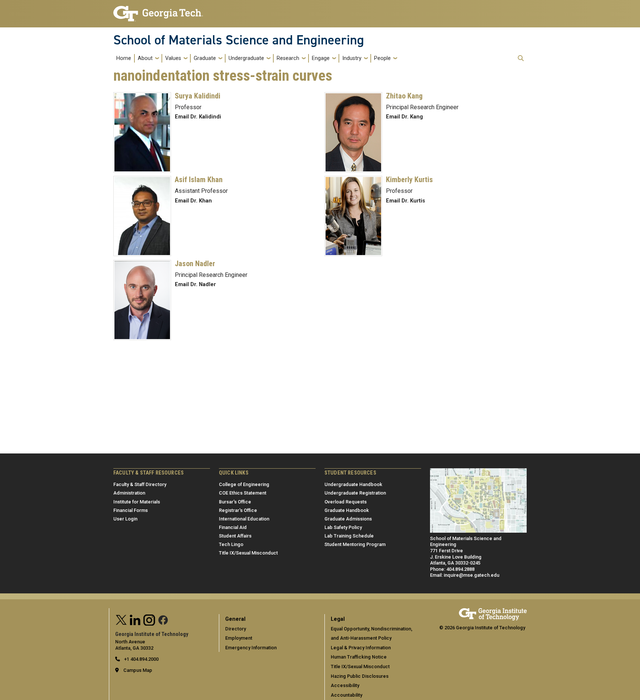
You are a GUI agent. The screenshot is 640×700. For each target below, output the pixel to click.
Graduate (205, 58)
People (382, 58)
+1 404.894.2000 (141, 659)
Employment (238, 638)
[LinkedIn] (135, 619)
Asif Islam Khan (199, 179)
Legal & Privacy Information (361, 647)
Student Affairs (235, 536)
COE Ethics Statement (242, 493)
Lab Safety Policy (343, 527)
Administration (129, 493)
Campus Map (137, 670)
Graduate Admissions (348, 519)
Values (173, 58)
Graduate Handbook (346, 510)
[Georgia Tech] (493, 611)
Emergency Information (251, 647)
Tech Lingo (231, 544)
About (145, 58)
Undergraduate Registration (355, 493)
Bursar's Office (235, 502)
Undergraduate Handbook (353, 484)
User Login (125, 519)
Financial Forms (130, 510)
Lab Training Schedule (349, 536)
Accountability (346, 695)
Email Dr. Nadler (195, 284)
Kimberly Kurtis (409, 179)
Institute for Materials (136, 502)
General (235, 619)
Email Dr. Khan (193, 201)
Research (288, 58)
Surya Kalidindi (197, 96)
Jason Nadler (195, 263)
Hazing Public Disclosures (360, 676)
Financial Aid (233, 527)
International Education (244, 519)
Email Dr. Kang (404, 117)
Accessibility (345, 685)
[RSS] (163, 619)
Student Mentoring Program (355, 544)
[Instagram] (149, 619)
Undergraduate (246, 58)
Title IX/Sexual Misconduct (248, 553)
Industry (351, 58)
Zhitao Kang (404, 96)
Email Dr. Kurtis (405, 201)
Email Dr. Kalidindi (198, 117)
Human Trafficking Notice (359, 657)
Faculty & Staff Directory (139, 484)
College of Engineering (244, 484)
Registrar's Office (238, 510)
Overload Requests (345, 502)
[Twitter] (121, 619)
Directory (235, 629)
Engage (321, 58)
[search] (521, 58)
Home (123, 58)
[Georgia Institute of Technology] (158, 10)
